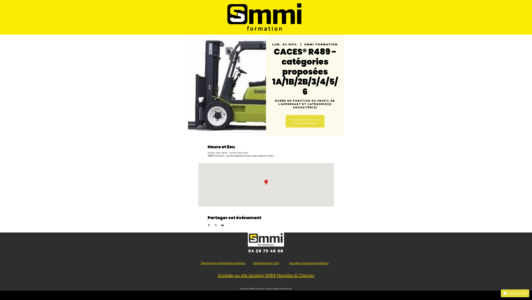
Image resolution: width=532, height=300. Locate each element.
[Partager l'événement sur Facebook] (209, 225)
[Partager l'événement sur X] (215, 225)
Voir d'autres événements (305, 123)
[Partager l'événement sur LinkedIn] (222, 225)
